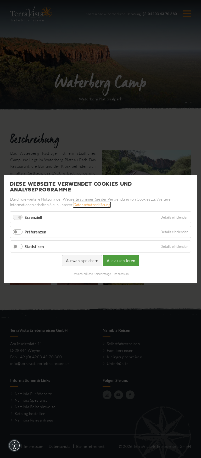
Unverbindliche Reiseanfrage (91, 274)
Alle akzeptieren (121, 260)
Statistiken (34, 246)
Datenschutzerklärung (91, 204)
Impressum (121, 274)
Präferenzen (35, 232)
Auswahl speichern (82, 260)
